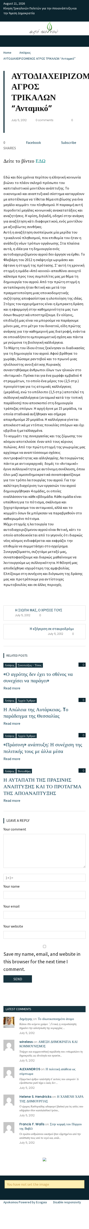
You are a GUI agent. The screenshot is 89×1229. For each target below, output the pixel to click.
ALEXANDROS (29, 1069)
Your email (11, 906)
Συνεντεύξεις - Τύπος (30, 665)
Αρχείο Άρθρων (26, 700)
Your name (11, 886)
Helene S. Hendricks (35, 1096)
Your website (13, 926)
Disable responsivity (67, 1202)
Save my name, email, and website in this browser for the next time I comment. (42, 961)
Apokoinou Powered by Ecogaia (25, 1202)
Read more (11, 688)
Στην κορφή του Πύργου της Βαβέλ (50, 1126)
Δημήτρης (25, 1019)
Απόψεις (25, 52)
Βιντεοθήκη (24, 771)
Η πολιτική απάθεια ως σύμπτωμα (47, 1071)
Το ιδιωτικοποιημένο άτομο (56, 1019)
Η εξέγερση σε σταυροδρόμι (52, 628)
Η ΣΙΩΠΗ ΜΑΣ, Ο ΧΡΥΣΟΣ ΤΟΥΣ (38, 610)
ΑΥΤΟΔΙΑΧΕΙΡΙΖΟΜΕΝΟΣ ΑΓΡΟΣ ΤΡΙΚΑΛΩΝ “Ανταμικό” (39, 58)
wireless (26, 1041)
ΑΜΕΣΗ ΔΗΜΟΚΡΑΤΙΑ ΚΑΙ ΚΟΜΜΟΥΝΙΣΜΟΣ (48, 1044)
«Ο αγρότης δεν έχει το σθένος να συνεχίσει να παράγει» (38, 677)
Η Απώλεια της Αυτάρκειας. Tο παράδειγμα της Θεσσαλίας (35, 713)
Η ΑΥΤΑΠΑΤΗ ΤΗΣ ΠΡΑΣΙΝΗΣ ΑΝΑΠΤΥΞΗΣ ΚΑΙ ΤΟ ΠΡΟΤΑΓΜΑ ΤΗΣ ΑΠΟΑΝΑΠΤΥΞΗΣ (42, 786)
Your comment (14, 829)
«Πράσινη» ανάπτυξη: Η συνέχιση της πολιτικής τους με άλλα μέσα (42, 748)
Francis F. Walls (31, 1124)
